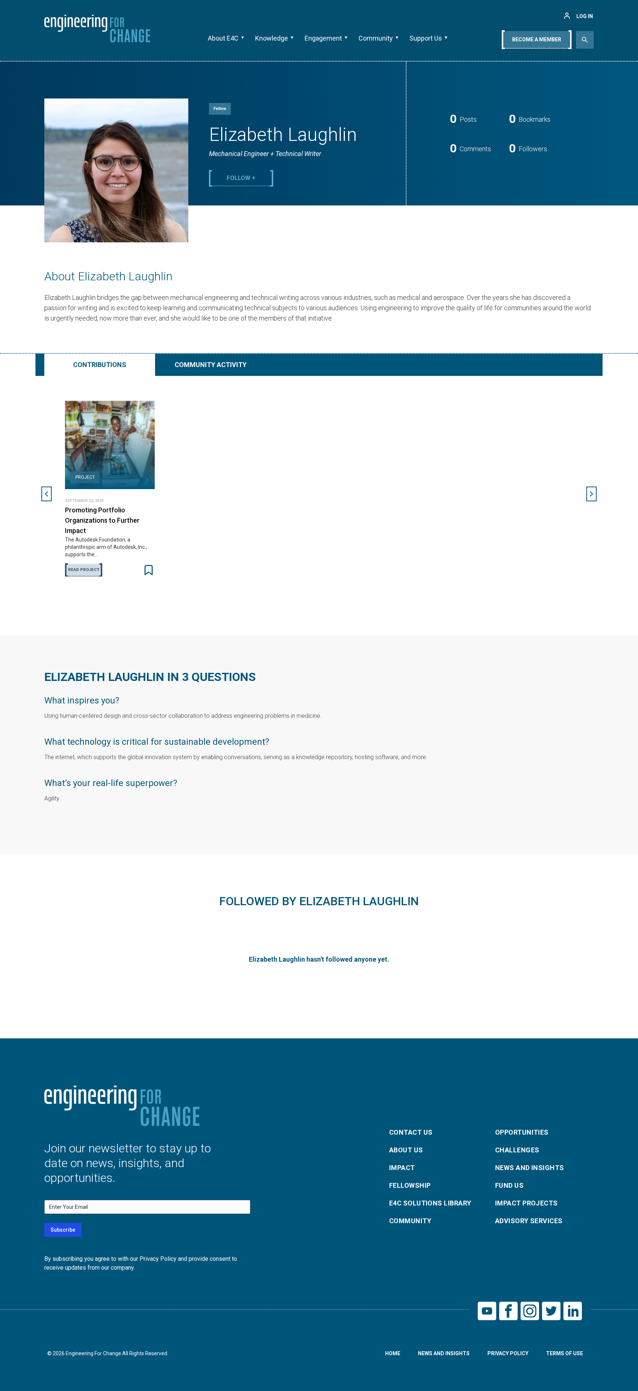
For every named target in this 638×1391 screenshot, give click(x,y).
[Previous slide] (46, 494)
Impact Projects (526, 1203)
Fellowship (410, 1185)
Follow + (241, 177)
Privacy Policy (507, 1353)
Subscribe (63, 1230)
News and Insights (529, 1168)
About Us (406, 1150)
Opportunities (522, 1132)
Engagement (323, 38)
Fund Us (509, 1185)
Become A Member (536, 39)
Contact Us (411, 1132)
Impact (402, 1168)
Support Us (425, 38)
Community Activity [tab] (211, 364)
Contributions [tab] (99, 364)
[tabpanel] (319, 493)
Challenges (517, 1150)
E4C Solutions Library (430, 1203)
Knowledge (271, 38)
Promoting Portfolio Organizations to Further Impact (102, 520)
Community (376, 38)
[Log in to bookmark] (149, 570)
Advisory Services (529, 1221)
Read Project (83, 569)
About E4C (223, 38)
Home (392, 1353)
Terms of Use (564, 1353)
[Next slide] (591, 494)
